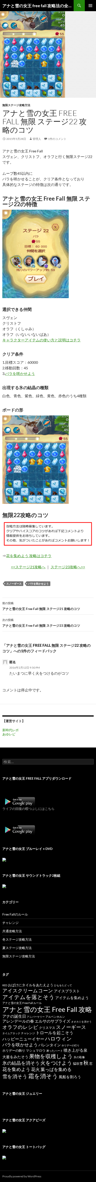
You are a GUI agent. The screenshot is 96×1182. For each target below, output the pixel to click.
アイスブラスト (67, 991)
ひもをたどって (63, 985)
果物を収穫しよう (51, 1056)
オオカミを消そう (81, 1021)
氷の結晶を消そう (21, 1063)
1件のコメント (57, 139)
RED (4, 985)
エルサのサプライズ (52, 1021)
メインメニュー (90, 5)
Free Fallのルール (15, 914)
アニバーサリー (36, 1016)
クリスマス (47, 1028)
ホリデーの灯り (70, 1045)
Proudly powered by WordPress (21, 1176)
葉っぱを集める (56, 1069)
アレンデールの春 (18, 1021)
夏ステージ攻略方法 (17, 948)
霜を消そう (43, 1076)
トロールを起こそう (54, 1032)
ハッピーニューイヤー (23, 1038)
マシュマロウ (35, 1050)
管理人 (37, 139)
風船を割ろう (70, 1076)
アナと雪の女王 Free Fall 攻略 (47, 1009)
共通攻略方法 (12, 931)
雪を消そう (14, 1076)
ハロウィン (58, 1038)
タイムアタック (11, 1033)
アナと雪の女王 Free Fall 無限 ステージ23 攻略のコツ (41, 622)
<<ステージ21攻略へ (28, 567)
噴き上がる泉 (75, 1050)
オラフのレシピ (20, 1027)
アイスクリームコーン (27, 990)
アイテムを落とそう (28, 997)
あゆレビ (8, 734)
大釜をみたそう (15, 1056)
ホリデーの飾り (13, 1050)
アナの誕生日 (14, 1016)
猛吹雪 (78, 1063)
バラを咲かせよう (20, 373)
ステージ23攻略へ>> (68, 567)
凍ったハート (54, 1050)
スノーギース (14, 583)
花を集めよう (16, 1069)
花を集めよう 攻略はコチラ (28, 555)
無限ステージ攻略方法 (16, 105)
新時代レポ (10, 730)
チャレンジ (10, 923)
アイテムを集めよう (72, 997)
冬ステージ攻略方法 (17, 939)
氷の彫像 (79, 1057)
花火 (35, 1069)
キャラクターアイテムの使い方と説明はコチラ (41, 340)
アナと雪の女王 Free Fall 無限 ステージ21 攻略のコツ (41, 606)
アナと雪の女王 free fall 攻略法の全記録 (38, 5)
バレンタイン (49, 1045)
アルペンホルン (55, 1016)
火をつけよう (56, 1063)
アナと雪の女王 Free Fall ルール (22, 1003)
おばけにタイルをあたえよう (30, 985)
